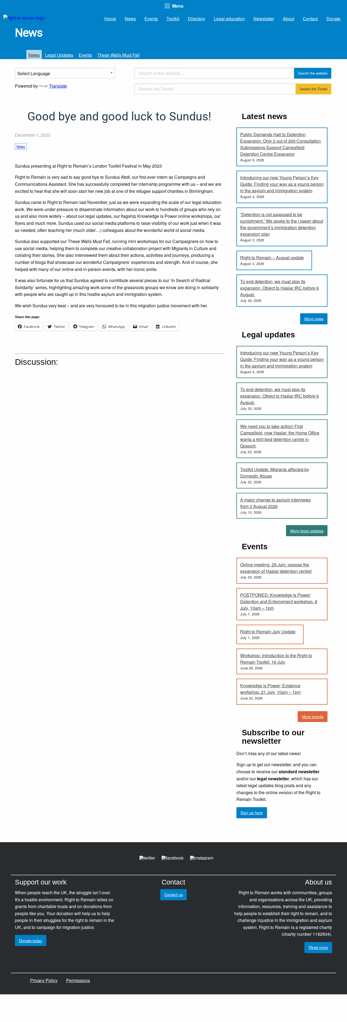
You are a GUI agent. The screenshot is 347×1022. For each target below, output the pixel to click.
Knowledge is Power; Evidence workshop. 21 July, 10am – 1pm (270, 688)
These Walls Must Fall (118, 55)
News (130, 18)
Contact (310, 18)
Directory (196, 18)
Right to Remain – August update (272, 257)
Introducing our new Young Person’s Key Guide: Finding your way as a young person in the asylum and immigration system (282, 184)
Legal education (229, 18)
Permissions (78, 980)
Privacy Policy (43, 980)
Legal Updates (59, 55)
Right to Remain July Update (267, 631)
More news (313, 318)
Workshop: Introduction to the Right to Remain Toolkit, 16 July (276, 658)
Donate (333, 18)
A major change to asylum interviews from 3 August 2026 (275, 503)
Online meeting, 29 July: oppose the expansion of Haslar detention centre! (276, 567)
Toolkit (172, 18)
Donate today (30, 940)
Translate (58, 86)
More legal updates (306, 531)
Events (151, 18)
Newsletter (263, 18)
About (288, 18)
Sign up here (251, 812)
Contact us (173, 894)
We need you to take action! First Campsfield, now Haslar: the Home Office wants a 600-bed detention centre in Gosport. (279, 436)
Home (110, 18)
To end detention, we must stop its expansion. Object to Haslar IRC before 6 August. (279, 288)
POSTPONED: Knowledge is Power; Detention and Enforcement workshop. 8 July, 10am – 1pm (278, 601)
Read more (318, 947)
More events (312, 716)
